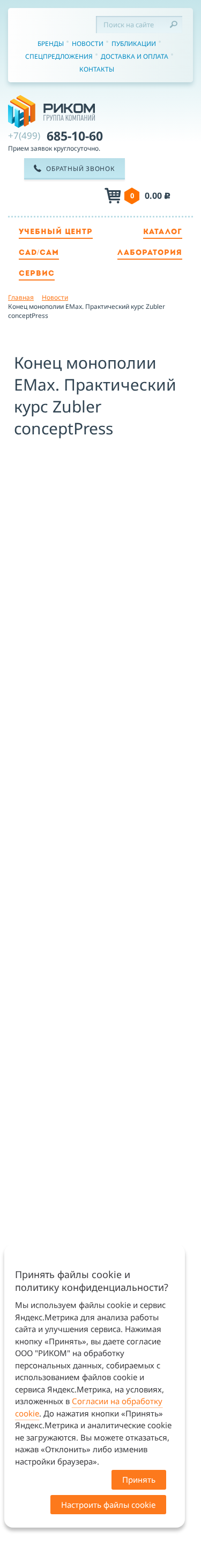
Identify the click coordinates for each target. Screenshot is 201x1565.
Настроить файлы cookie (108, 1504)
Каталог (162, 232)
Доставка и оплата (134, 56)
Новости (87, 43)
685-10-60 (55, 135)
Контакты (96, 69)
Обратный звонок (80, 168)
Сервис (37, 274)
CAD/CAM (39, 253)
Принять (138, 1479)
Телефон (64, 196)
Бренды (51, 43)
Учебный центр (56, 232)
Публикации (133, 43)
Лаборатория (149, 253)
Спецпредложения (59, 56)
